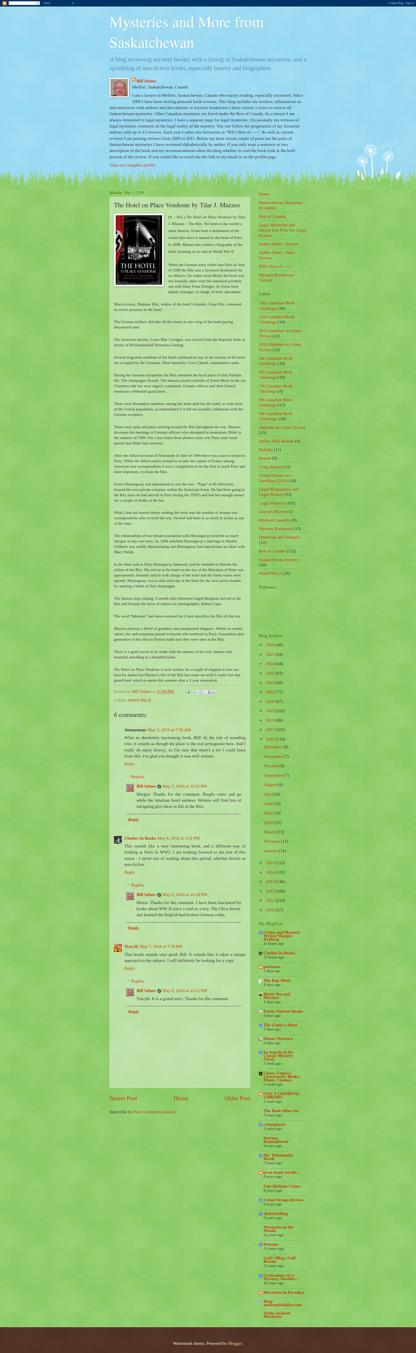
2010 (271, 909)
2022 (271, 682)
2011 (271, 900)
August (271, 784)
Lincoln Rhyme (272, 511)
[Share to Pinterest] (213, 692)
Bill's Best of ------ (275, 266)
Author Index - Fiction (279, 244)
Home (181, 1098)
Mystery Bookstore (276, 528)
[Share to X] (205, 692)
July (268, 794)
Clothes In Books (140, 838)
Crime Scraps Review (283, 1199)
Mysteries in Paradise (283, 1292)
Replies (137, 776)
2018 (271, 720)
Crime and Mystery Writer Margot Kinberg (281, 936)
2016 (271, 739)
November (274, 756)
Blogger (235, 1343)
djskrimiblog (275, 1213)
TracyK (131, 946)
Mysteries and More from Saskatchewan (186, 31)
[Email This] (197, 692)
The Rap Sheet (277, 980)
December (273, 746)
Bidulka (266, 449)
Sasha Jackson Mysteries (276, 1315)
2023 (271, 673)
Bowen (265, 458)
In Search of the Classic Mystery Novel (278, 1055)
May (268, 813)
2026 (271, 644)
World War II (139, 700)
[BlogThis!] (201, 692)
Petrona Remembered (275, 1140)
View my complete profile (132, 165)
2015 (271, 862)
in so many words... (281, 1172)
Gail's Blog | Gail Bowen (279, 1259)
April (269, 822)
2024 (271, 663)
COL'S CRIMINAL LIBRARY (281, 1095)
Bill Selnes (146, 80)
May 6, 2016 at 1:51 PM (178, 838)
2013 (271, 881)
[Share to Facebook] (209, 692)
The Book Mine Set (281, 1110)
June (268, 803)
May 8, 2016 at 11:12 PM (184, 990)
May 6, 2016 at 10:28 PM (184, 894)
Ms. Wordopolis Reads (278, 1157)
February (272, 841)
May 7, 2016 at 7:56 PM (161, 946)
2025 (271, 654)
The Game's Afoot (280, 1024)
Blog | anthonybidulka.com (282, 1303)
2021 (271, 691)
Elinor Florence (278, 1038)
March (270, 831)
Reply (129, 763)
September (274, 775)
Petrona (270, 1244)
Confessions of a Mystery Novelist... (281, 1277)
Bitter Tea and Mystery (276, 996)
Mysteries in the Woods (278, 1229)
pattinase (272, 966)
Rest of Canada (272, 216)
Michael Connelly (275, 520)
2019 (271, 710)
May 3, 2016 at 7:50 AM (169, 729)
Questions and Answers (279, 537)
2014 (271, 872)
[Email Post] (187, 691)
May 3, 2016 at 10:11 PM (184, 786)
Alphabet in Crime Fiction (282, 427)
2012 (271, 891)
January (271, 850)
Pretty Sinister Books (283, 1011)
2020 (271, 701)
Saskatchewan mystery (279, 559)
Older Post (237, 1098)
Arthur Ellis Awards (276, 441)
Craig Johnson (271, 466)
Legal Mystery (272, 503)
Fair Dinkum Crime (282, 1186)
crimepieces (274, 1124)
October (271, 765)
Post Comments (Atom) (155, 1111)
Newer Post (123, 1098)
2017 (271, 729)
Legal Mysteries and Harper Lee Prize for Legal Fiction (282, 230)
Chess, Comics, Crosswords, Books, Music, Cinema (281, 1076)
